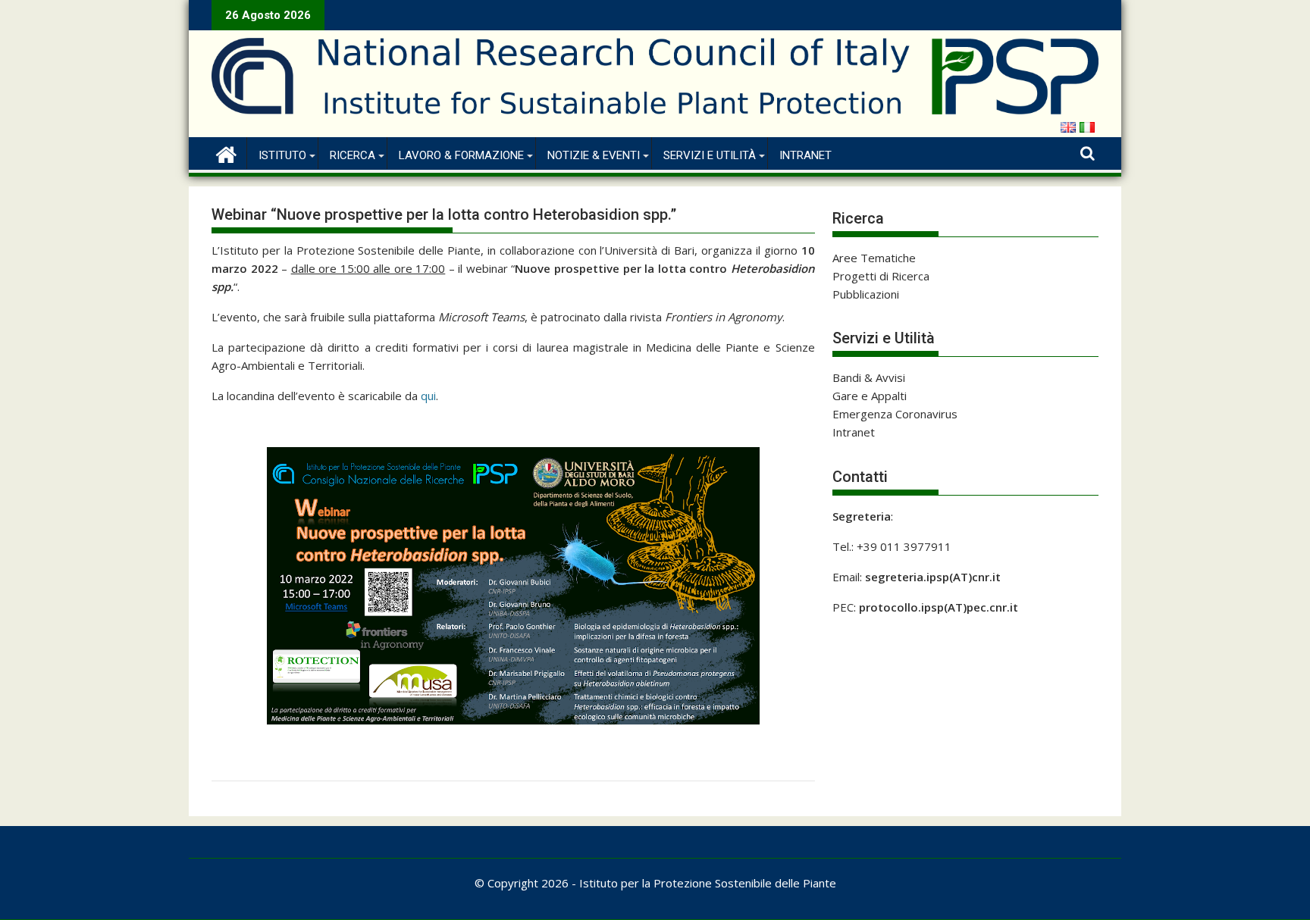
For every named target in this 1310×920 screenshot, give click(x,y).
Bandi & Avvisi (868, 377)
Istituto (282, 155)
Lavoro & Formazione (461, 155)
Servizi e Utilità (709, 155)
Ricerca (352, 155)
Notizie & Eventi (593, 155)
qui (428, 395)
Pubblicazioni (865, 294)
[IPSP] (226, 152)
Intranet (805, 155)
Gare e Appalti (869, 395)
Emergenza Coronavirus (894, 413)
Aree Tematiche (874, 257)
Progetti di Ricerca (880, 275)
